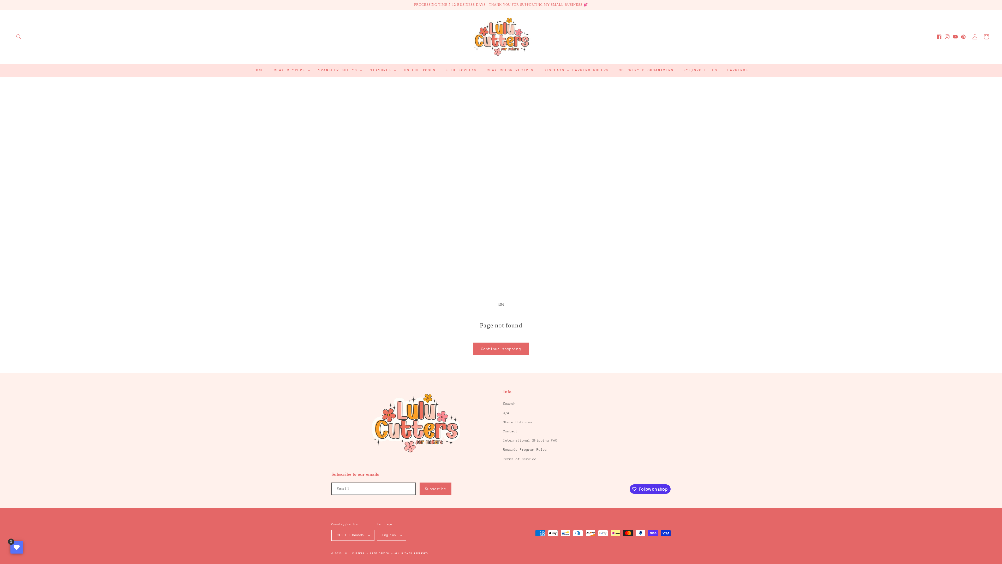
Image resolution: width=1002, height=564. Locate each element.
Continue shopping (501, 349)
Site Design (379, 553)
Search (509, 404)
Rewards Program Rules (525, 449)
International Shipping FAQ (530, 440)
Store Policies (517, 422)
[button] (19, 37)
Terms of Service (519, 459)
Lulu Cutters (354, 553)
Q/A (506, 413)
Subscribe (435, 489)
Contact (510, 431)
